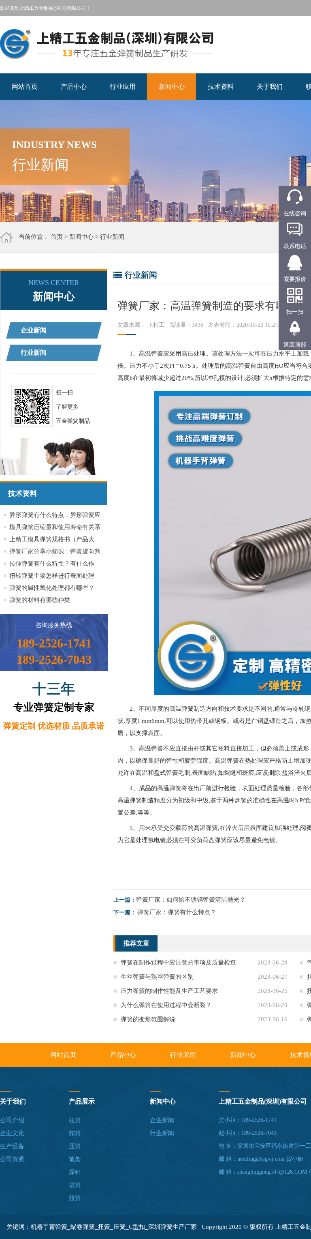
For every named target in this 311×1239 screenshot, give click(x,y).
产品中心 (74, 86)
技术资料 (221, 86)
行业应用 (123, 86)
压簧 (75, 1146)
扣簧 (75, 1133)
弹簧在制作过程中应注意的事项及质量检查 (178, 962)
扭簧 (75, 1120)
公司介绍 (12, 1120)
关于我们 (270, 86)
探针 (75, 1172)
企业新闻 (34, 330)
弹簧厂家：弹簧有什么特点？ (176, 912)
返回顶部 (294, 345)
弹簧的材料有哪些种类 (39, 600)
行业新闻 (112, 237)
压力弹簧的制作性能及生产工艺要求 (169, 991)
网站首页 (25, 86)
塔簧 (75, 1185)
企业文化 (12, 1133)
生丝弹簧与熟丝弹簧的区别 (157, 976)
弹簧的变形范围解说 (148, 1019)
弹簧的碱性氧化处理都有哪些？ (51, 588)
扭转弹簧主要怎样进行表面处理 (51, 575)
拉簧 (75, 1198)
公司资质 (12, 1159)
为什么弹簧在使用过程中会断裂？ (166, 1005)
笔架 (75, 1159)
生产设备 (12, 1146)
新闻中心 (172, 86)
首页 (57, 237)
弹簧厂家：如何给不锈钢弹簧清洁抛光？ (190, 899)
